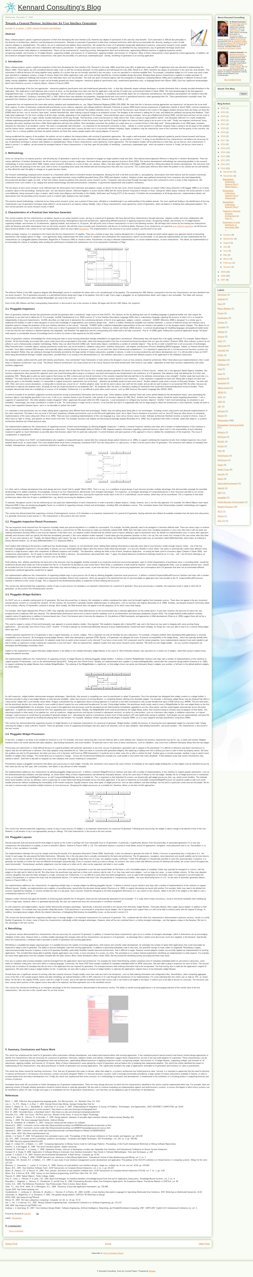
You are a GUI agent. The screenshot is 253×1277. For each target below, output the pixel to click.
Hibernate (222, 346)
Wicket (221, 516)
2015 (223, 148)
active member (235, 31)
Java (220, 374)
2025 (223, 108)
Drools (221, 313)
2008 (223, 276)
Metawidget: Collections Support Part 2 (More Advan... (231, 183)
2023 (223, 116)
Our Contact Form (232, 79)
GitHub (221, 332)
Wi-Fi (220, 511)
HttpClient (222, 360)
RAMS (220, 70)
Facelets (221, 327)
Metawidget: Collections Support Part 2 (230, 204)
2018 (223, 136)
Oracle (221, 446)
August (226, 243)
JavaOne (227, 39)
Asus (220, 304)
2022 (223, 120)
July (225, 247)
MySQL (221, 441)
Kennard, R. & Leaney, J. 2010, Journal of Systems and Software (33, 28)
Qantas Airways (235, 66)
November (228, 176)
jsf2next (221, 411)
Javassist (222, 383)
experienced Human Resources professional (238, 55)
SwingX (221, 488)
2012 (223, 160)
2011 (223, 164)
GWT (220, 341)
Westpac (239, 65)
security (221, 474)
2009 (223, 272)
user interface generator (183, 226)
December (228, 172)
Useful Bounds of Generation (231, 502)
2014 (223, 152)
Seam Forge (223, 469)
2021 (223, 124)
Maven (221, 416)
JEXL (220, 397)
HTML (220, 355)
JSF (219, 406)
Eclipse (221, 322)
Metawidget (84, 229)
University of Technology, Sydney (229, 48)
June (225, 251)
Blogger (152, 1271)
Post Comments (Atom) (113, 1253)
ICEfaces (222, 364)
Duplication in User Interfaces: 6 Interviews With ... (231, 226)
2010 (223, 168)
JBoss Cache (224, 388)
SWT (220, 493)
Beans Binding (224, 308)
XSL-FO (221, 521)
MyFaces (222, 437)
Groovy (221, 336)
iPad (220, 369)
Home (108, 1244)
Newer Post (11, 1244)
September (228, 239)
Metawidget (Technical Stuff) (231, 425)
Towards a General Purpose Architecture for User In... (231, 215)
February (227, 263)
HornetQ (221, 350)
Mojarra (221, 432)
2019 (223, 132)
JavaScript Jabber (240, 41)
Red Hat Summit (239, 39)
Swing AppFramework (228, 483)
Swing (220, 479)
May (225, 255)
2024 (223, 112)
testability (222, 497)
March (226, 259)
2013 (223, 156)
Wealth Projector (225, 507)
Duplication (223, 318)
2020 (223, 128)
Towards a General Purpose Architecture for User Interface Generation (51, 23)
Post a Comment (16, 1231)
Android (221, 299)
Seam (220, 465)
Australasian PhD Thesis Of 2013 (235, 43)
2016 (223, 144)
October (227, 235)
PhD (220, 451)
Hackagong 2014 (232, 45)
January (227, 267)
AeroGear (222, 294)
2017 (223, 140)
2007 (223, 280)
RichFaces (222, 460)
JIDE (220, 402)
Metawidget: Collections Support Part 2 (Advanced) (230, 194)
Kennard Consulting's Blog (59, 7)
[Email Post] (37, 1214)
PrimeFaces (223, 455)
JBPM (220, 392)
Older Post (204, 1244)
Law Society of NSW (238, 67)
